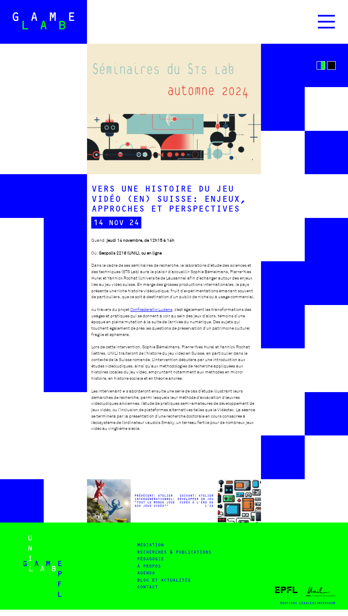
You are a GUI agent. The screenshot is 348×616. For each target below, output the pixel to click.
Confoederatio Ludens (151, 309)
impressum (325, 603)
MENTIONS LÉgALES (297, 603)
